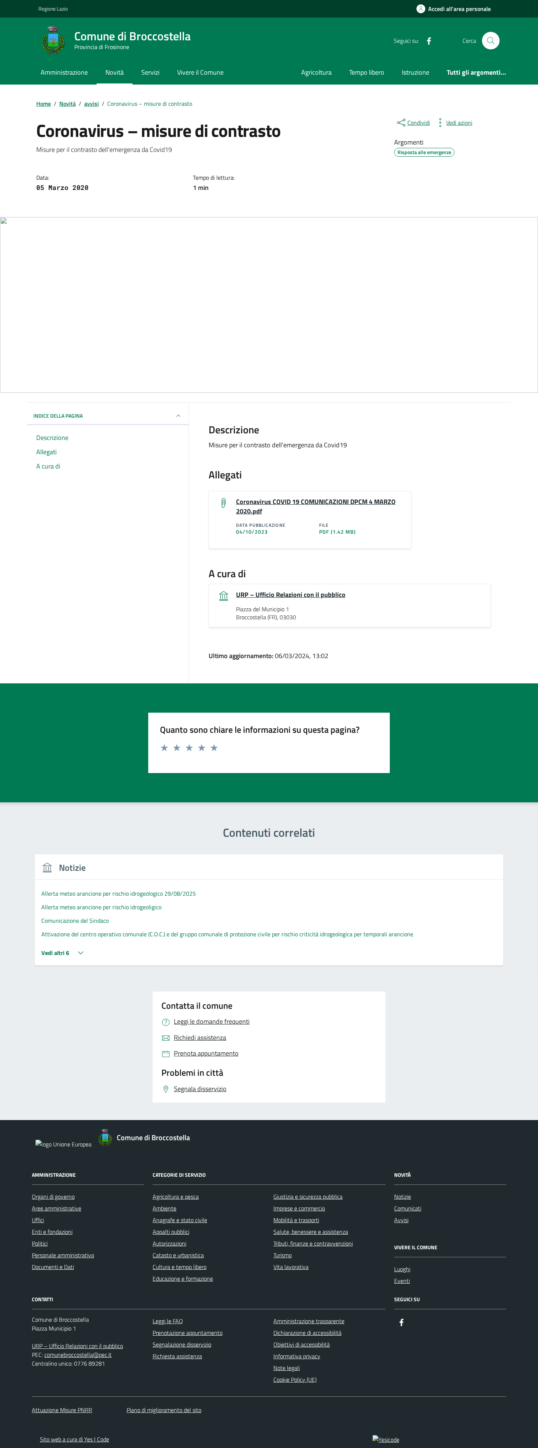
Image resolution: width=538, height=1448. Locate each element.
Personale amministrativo (63, 1255)
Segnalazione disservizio (182, 1344)
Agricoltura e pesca (176, 1196)
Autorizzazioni (169, 1243)
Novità (114, 72)
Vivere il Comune (200, 72)
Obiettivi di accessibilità (301, 1344)
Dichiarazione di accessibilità (307, 1332)
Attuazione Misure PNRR (62, 1410)
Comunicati (407, 1208)
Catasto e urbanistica (178, 1255)
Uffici (38, 1220)
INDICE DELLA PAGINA (58, 415)
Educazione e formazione (183, 1278)
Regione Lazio (53, 8)
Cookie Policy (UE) (295, 1379)
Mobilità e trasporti (296, 1220)
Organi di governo (53, 1196)
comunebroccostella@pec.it (78, 1354)
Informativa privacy (296, 1356)
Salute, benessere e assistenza (310, 1231)
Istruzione (415, 72)
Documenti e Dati (53, 1266)
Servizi (150, 72)
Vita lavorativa (291, 1266)
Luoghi (402, 1269)
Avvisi (401, 1220)
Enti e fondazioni (52, 1231)
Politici (40, 1243)
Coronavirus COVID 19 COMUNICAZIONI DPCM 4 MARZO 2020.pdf (316, 506)
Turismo (282, 1255)
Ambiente (164, 1208)
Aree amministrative (56, 1208)
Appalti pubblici (171, 1231)
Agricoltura (316, 72)
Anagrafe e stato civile (180, 1220)
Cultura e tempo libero (179, 1266)
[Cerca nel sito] (491, 40)
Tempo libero (366, 72)
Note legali (286, 1367)
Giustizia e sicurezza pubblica (308, 1196)
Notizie (402, 1196)
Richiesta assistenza (177, 1356)
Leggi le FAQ (168, 1321)
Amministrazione (64, 72)
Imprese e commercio (299, 1208)
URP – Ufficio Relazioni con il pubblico (290, 595)
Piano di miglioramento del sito (164, 1410)
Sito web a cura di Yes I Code (74, 1439)
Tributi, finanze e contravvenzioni (313, 1243)
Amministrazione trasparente (308, 1321)
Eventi (402, 1280)
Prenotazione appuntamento (188, 1332)
